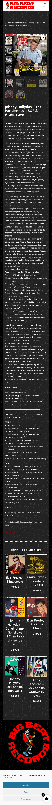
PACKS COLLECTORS (19, 22)
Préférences (26, 799)
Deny (26, 792)
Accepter (26, 785)
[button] (43, 37)
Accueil (8, 22)
